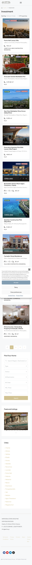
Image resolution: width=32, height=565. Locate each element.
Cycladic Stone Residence (13, 256)
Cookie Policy (11, 295)
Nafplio (7, 495)
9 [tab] (17, 433)
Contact (18, 537)
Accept (16, 282)
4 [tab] (15, 431)
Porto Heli (8, 473)
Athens (7, 451)
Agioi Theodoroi (10, 498)
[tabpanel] (16, 421)
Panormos (8, 467)
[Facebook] (4, 552)
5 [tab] (18, 431)
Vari (6, 492)
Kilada (7, 457)
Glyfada (8, 463)
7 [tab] (23, 431)
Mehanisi (8, 479)
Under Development (22, 20)
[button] (29, 269)
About (23, 537)
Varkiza (7, 454)
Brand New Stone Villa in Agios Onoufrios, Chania (14, 184)
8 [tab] (26, 431)
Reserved (25, 127)
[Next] (24, 347)
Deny (16, 287)
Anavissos (8, 486)
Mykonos (8, 501)
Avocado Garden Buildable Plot (14, 76)
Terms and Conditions (5, 538)
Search (16, 398)
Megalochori (9, 505)
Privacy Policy (19, 295)
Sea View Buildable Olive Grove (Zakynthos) (15, 112)
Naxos (7, 482)
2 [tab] (10, 431)
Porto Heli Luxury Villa (11, 40)
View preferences (16, 292)
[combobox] (12, 16)
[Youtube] (7, 552)
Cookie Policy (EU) (29, 539)
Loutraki (8, 470)
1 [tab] (7, 431)
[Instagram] (13, 552)
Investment (13, 20)
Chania (7, 448)
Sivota (7, 460)
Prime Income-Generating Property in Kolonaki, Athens (13, 327)
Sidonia (7, 476)
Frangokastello (10, 489)
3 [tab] (13, 431)
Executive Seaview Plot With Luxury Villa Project (13, 148)
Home (4, 7)
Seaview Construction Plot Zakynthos (13, 220)
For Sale (7, 20)
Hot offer (18, 236)
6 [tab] (21, 431)
